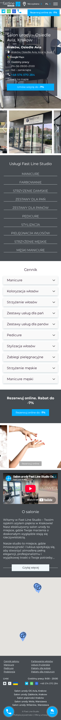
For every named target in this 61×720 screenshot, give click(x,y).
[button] (57, 128)
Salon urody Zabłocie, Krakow (30, 694)
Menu (55, 4)
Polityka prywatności (23, 715)
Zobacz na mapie (18, 79)
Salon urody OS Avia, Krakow (30, 690)
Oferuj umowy (41, 715)
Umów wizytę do (30, 87)
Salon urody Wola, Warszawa (31, 701)
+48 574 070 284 (49, 683)
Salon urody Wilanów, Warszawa (30, 705)
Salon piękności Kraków (30, 697)
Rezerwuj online (30, 148)
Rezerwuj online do (43, 12)
